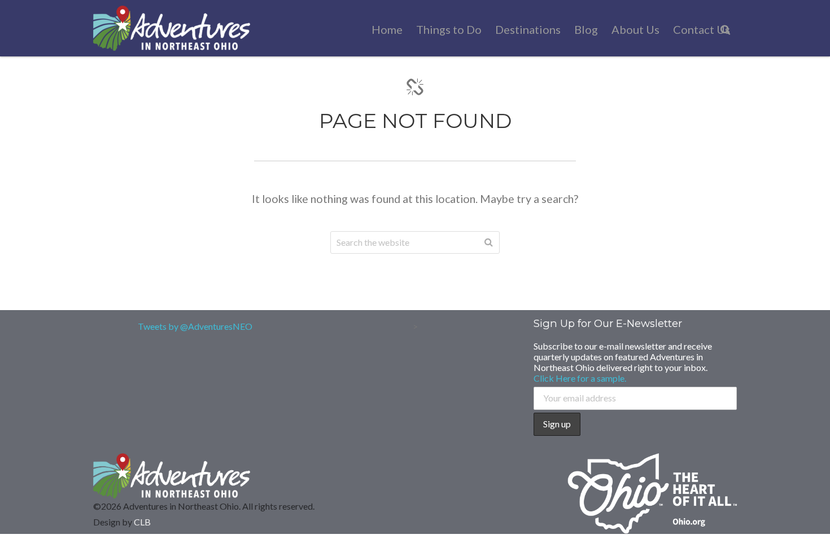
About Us (635, 29)
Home (387, 29)
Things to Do (449, 29)
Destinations (528, 29)
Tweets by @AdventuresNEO (195, 326)
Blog (586, 29)
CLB (142, 521)
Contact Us (701, 29)
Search (488, 242)
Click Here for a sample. (580, 378)
